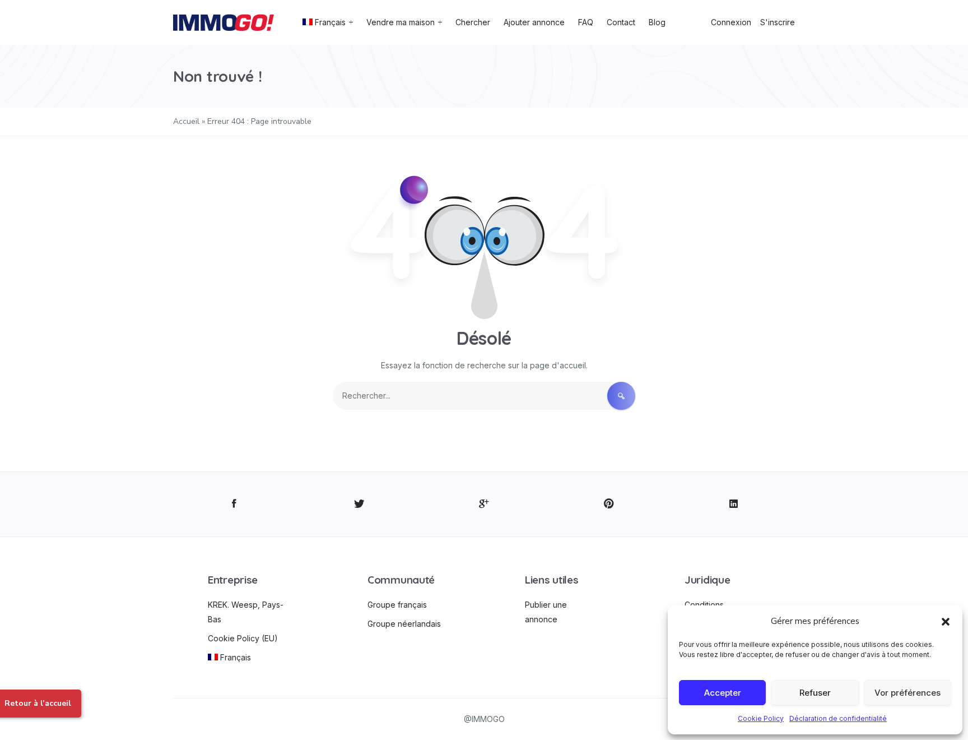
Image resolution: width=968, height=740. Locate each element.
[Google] (484, 504)
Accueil (186, 121)
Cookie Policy (761, 718)
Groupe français (397, 604)
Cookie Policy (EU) (243, 638)
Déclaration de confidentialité (838, 718)
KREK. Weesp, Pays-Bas (245, 612)
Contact (621, 22)
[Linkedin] (733, 504)
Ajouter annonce (534, 22)
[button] (945, 621)
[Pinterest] (608, 504)
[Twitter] (359, 504)
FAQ (585, 22)
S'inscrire (777, 22)
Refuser (815, 692)
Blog (657, 22)
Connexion (731, 22)
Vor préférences (907, 692)
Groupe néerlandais (404, 623)
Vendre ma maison (400, 22)
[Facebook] (234, 504)
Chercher (472, 22)
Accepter (722, 692)
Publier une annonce (546, 612)
